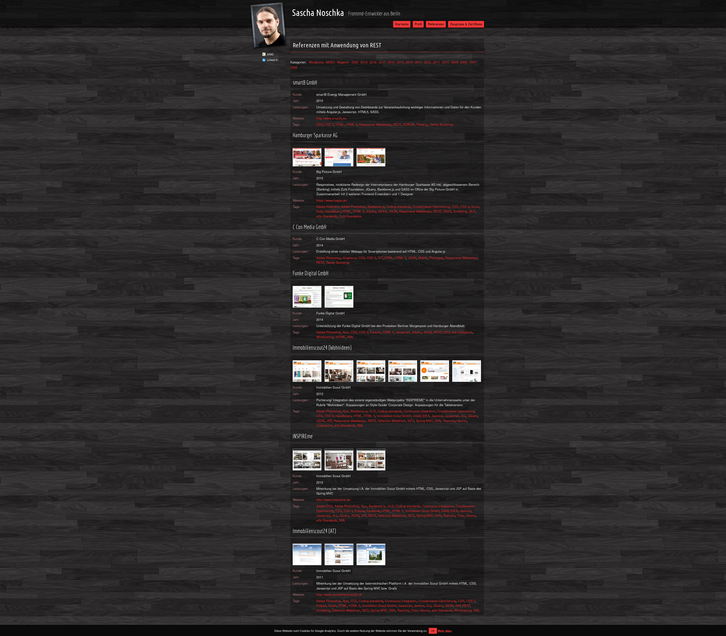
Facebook (373, 511)
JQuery (371, 211)
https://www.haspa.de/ (331, 200)
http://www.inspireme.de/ (333, 499)
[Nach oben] (387, 620)
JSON (393, 211)
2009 (454, 62)
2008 (463, 62)
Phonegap (436, 257)
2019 (364, 62)
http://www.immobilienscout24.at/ (339, 594)
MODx (330, 62)
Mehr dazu (445, 631)
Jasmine (437, 416)
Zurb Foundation (350, 216)
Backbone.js (376, 206)
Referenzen (436, 24)
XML (350, 337)
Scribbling (460, 211)
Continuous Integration (419, 411)
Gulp (319, 211)
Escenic (375, 332)
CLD (372, 411)
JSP (329, 420)
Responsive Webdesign (375, 124)
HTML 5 (351, 124)
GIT (380, 257)
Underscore (324, 425)
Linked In (272, 59)
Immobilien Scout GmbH (394, 416)
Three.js (422, 124)
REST (397, 124)
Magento (343, 62)
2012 (427, 62)
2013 (418, 62)
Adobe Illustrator (327, 206)
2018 (373, 62)
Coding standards (398, 206)
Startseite (402, 24)
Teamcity (449, 420)
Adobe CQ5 (324, 506)
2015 (400, 62)
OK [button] (433, 631)
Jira (463, 416)
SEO (472, 211)
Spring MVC (424, 420)
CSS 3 (329, 124)
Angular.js (350, 257)
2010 (445, 62)
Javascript (403, 332)
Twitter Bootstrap (441, 124)
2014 (409, 62)
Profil (418, 24)
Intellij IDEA (421, 416)
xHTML (340, 337)
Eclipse (360, 511)
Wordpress (316, 62)
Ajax (346, 332)
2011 (436, 62)
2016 (391, 62)
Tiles (460, 515)
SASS (447, 211)
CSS (319, 124)
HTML (340, 124)
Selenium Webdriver (392, 420)
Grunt (475, 206)
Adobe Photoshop (353, 206)
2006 (293, 67)
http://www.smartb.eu (331, 118)
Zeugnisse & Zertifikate (466, 24)
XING (270, 54)
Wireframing (325, 337)
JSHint (382, 211)
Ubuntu (462, 420)
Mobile (422, 257)
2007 (472, 62)
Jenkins (419, 605)
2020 (354, 62)
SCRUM (408, 124)
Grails (332, 605)
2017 (382, 62)
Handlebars (333, 211)
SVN (438, 420)
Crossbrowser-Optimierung (431, 206)
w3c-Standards (326, 216)
